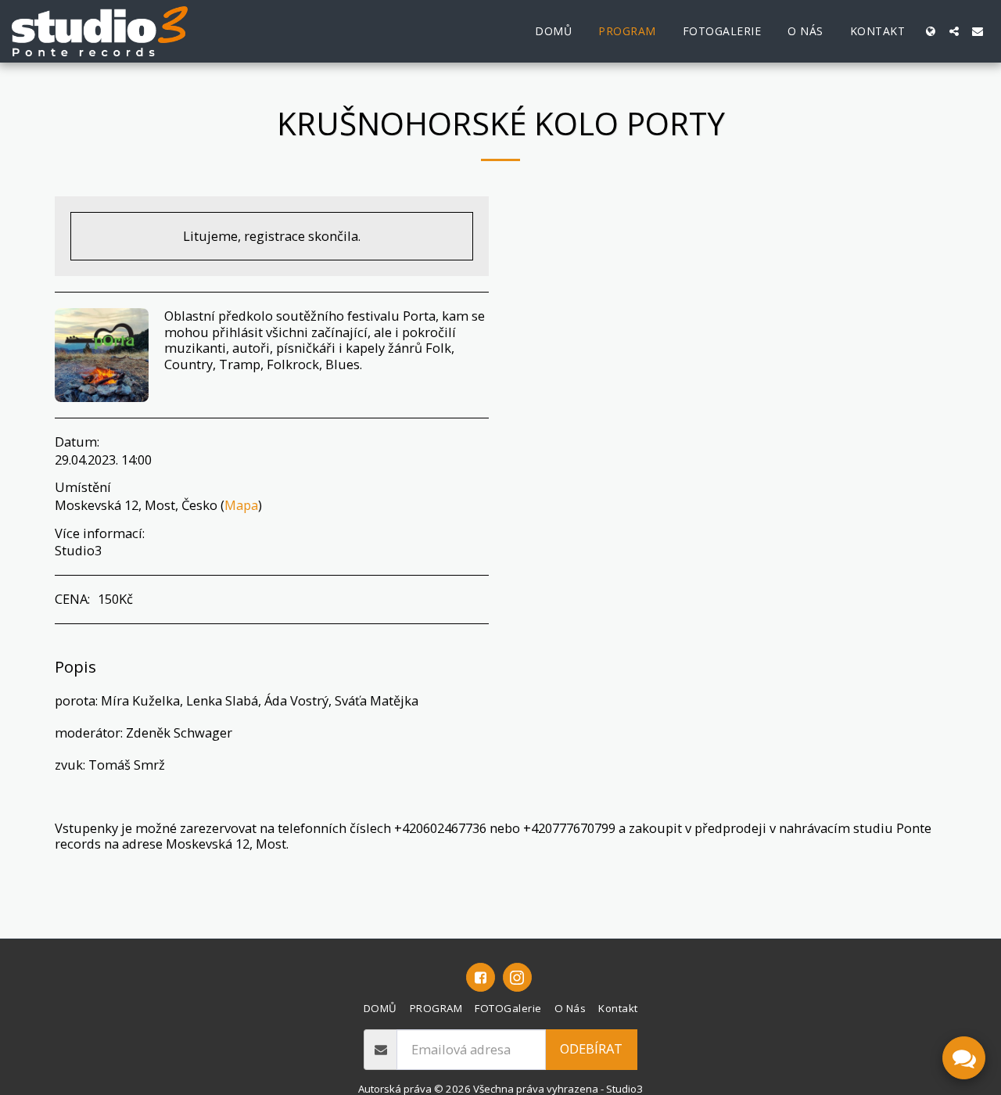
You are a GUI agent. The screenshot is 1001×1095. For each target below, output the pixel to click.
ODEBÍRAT (591, 1048)
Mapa (241, 505)
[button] (954, 31)
